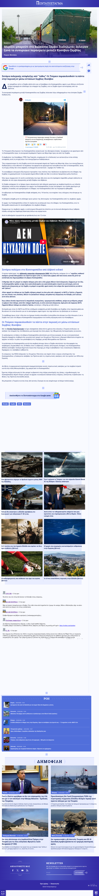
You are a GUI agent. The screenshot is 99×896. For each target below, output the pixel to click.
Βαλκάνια (7, 43)
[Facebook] (13, 870)
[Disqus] (43, 614)
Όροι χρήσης (44, 884)
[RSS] (27, 870)
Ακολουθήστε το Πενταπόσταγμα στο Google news (30, 395)
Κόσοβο (5, 404)
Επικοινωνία (55, 884)
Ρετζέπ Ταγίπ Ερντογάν (15, 329)
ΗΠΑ (19, 404)
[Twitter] (18, 870)
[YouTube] (22, 870)
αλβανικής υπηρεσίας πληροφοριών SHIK (34, 273)
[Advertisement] (43, 430)
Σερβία (13, 404)
